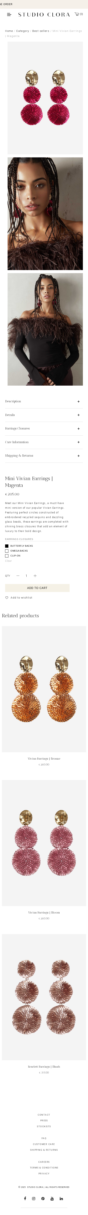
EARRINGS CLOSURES (19, 539)
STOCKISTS (44, 1126)
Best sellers (40, 30)
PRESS (44, 1120)
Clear (8, 561)
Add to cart (37, 588)
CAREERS (44, 1162)
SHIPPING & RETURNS (44, 1150)
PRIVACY (44, 1173)
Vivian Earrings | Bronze (44, 758)
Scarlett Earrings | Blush (44, 1066)
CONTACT (44, 1115)
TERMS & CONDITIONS (44, 1167)
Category (22, 30)
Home (9, 30)
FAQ (44, 1138)
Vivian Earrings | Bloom (44, 912)
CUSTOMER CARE (44, 1144)
